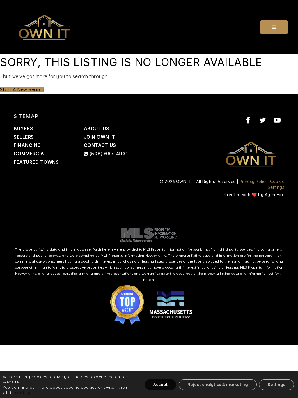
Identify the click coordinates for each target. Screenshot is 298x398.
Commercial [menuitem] (30, 153)
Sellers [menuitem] (24, 137)
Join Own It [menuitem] (99, 137)
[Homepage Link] (44, 26)
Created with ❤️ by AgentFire (254, 194)
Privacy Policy (254, 181)
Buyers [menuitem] (23, 128)
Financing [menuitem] (27, 145)
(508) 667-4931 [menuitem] (108, 153)
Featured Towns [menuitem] (36, 162)
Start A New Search (22, 89)
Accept (160, 384)
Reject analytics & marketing (217, 384)
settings (23, 392)
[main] (149, 74)
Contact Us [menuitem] (100, 145)
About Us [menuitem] (96, 128)
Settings (276, 384)
